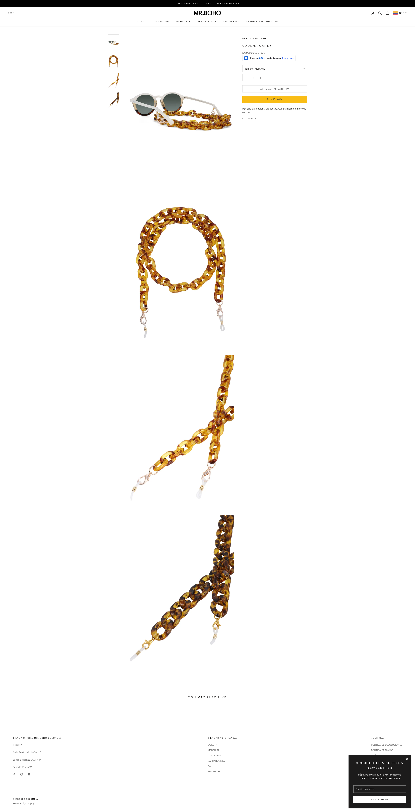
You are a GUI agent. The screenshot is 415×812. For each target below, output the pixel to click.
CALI (210, 766)
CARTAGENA (214, 755)
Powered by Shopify (23, 803)
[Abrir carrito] (387, 13)
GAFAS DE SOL (160, 22)
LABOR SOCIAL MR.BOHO (262, 22)
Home (140, 22)
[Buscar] (380, 13)
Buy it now (274, 99)
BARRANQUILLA (216, 760)
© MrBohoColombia (25, 799)
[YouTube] (29, 774)
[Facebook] (259, 118)
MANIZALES (214, 771)
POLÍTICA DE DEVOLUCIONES (386, 744)
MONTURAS (183, 22)
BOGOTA (212, 744)
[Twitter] (263, 118)
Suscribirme (380, 799)
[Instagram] (21, 774)
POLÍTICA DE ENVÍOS (382, 750)
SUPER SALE (231, 22)
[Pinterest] (268, 118)
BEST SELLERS (207, 22)
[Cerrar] (407, 758)
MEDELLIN (213, 750)
